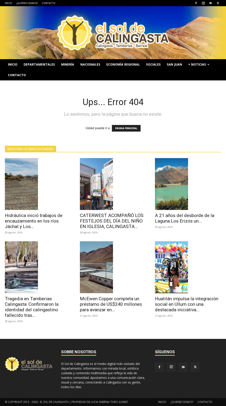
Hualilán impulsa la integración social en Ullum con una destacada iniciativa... (186, 304)
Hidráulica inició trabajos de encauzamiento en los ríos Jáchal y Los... (33, 221)
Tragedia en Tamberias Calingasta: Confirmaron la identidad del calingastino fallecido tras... (31, 307)
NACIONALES (90, 64)
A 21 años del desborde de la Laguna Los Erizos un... (184, 218)
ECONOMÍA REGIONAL (123, 64)
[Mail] (210, 3)
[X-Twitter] (218, 3)
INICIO (8, 3)
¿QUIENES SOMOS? (27, 3)
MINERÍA (67, 64)
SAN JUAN (174, 64)
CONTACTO (48, 3)
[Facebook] (196, 3)
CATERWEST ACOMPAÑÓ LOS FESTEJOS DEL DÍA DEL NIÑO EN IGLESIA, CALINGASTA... (111, 221)
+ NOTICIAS (197, 64)
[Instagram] (203, 3)
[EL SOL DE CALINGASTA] (113, 32)
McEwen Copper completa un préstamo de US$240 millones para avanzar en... (111, 304)
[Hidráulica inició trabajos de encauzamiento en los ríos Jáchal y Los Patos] (38, 184)
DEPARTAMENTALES (39, 64)
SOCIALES (153, 64)
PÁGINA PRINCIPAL (126, 128)
